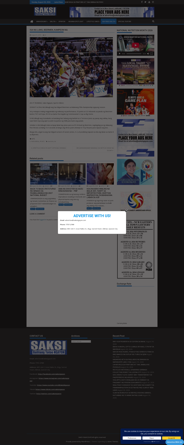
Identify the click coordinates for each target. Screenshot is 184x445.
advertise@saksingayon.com (75, 220)
